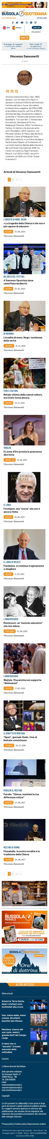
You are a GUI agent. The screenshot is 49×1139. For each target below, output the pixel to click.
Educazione (9, 631)
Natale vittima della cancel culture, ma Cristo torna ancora (23, 396)
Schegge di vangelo (13, 44)
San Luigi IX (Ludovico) (36, 45)
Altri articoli (25, 984)
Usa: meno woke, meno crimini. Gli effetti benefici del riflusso (14, 1018)
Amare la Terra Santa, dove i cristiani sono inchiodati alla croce (13, 1004)
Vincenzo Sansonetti (14, 236)
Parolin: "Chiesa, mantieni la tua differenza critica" (21, 796)
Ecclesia (8, 688)
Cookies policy (20, 1123)
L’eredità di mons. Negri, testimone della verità (23, 339)
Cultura (8, 231)
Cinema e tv (9, 460)
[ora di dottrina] (24, 961)
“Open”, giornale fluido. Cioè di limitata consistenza (20, 738)
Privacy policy (7, 1123)
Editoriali (8, 345)
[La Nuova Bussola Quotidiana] (24, 14)
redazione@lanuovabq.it (12, 1084)
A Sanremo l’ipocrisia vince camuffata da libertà (18, 282)
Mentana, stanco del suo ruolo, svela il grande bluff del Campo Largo (14, 1033)
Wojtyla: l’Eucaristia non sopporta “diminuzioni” (22, 681)
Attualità (8, 745)
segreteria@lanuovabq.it (12, 1087)
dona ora (36, 27)
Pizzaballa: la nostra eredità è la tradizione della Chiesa (22, 853)
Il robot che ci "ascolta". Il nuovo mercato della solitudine (11, 1047)
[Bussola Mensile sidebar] (24, 927)
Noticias (18, 27)
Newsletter (36, 31)
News (8, 27)
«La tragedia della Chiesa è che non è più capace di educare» (24, 225)
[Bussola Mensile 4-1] (24, 893)
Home (26, 61)
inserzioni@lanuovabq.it (12, 1090)
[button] (24, 37)
